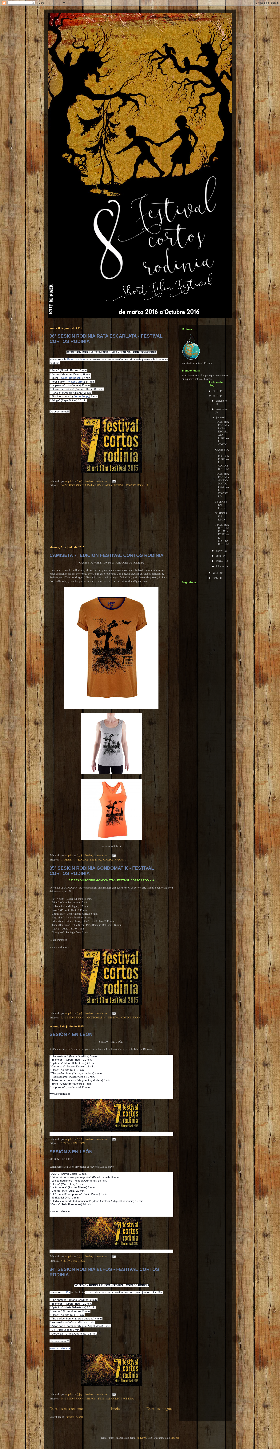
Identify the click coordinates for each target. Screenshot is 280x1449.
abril (219, 555)
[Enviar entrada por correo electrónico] (114, 481)
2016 (216, 391)
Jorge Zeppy (81, 396)
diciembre (221, 400)
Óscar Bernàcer (70, 377)
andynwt (141, 1437)
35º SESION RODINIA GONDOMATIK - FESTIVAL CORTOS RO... (222, 485)
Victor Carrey (76, 381)
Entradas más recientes (67, 1408)
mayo (219, 550)
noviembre (221, 409)
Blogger (174, 1437)
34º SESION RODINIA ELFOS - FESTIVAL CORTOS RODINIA (97, 1398)
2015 (216, 396)
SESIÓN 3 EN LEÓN (71, 1151)
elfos (67, 1292)
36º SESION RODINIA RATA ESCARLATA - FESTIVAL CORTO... (222, 433)
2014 (216, 572)
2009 (216, 578)
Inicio (115, 1408)
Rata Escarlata (76, 359)
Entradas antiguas (159, 1408)
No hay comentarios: (96, 481)
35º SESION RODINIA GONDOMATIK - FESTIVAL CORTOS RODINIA (102, 1017)
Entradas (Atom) (74, 1417)
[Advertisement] (111, 516)
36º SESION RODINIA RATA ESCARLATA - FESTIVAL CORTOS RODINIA (104, 485)
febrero (220, 566)
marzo (219, 561)
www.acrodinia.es (60, 1348)
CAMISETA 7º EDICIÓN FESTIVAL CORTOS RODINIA (106, 555)
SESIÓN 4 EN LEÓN (71, 1034)
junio (219, 417)
